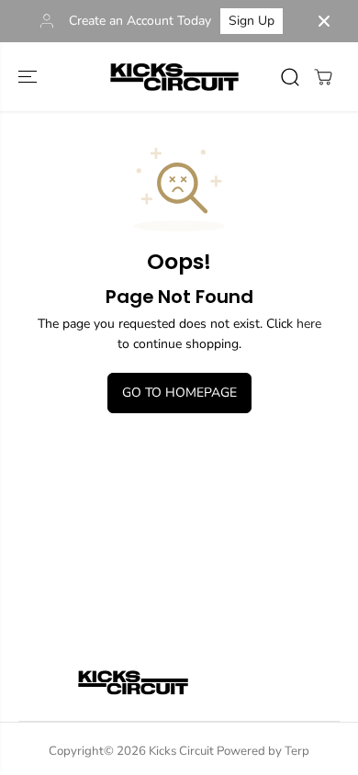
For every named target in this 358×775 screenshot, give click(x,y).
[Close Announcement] (324, 21)
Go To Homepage (179, 392)
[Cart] (323, 77)
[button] (29, 76)
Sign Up (251, 20)
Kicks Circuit (181, 751)
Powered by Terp (263, 751)
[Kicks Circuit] (174, 77)
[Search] (290, 77)
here (308, 323)
